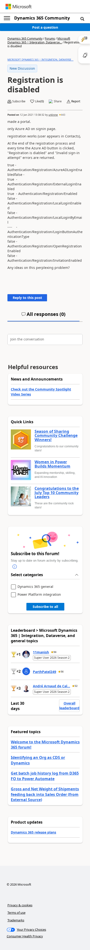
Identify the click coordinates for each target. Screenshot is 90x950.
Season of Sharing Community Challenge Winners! (56, 435)
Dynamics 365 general (35, 587)
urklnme (53, 114)
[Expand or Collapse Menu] (7, 18)
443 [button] (63, 114)
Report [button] (75, 101)
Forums (50, 39)
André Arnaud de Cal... (51, 686)
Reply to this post (27, 297)
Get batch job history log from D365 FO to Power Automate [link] (45, 776)
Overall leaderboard (69, 705)
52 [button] (76, 686)
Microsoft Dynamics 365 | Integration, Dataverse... (38, 40)
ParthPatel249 (44, 671)
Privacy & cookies (19, 905)
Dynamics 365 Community (42, 18)
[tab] (43, 316)
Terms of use (16, 912)
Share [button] (58, 101)
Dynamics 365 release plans (33, 832)
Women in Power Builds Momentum (52, 464)
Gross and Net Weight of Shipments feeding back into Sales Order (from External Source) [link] (45, 794)
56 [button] (62, 671)
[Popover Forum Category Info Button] (15, 566)
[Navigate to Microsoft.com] (18, 6)
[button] (82, 18)
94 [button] (55, 652)
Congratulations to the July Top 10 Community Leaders (57, 492)
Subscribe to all (45, 606)
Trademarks (15, 920)
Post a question (45, 27)
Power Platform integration (39, 595)
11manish (41, 652)
